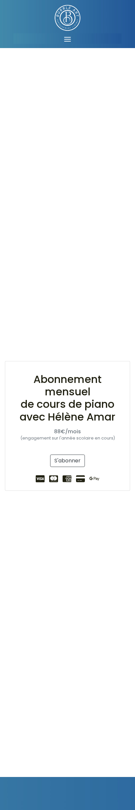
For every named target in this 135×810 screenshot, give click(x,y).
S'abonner (67, 460)
